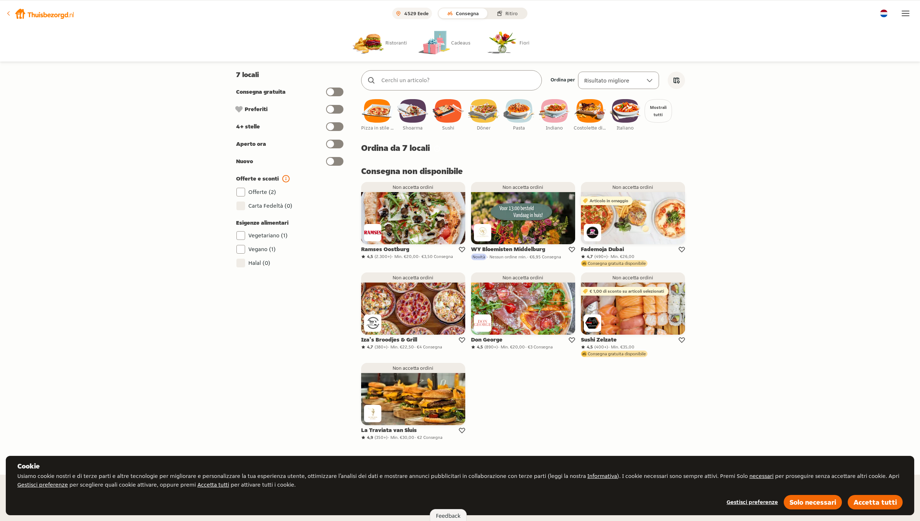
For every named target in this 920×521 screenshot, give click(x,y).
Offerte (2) (262, 192)
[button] (40, 13)
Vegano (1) (262, 249)
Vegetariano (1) (268, 235)
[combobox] (458, 80)
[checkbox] (377, 115)
